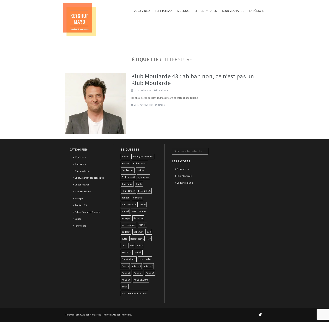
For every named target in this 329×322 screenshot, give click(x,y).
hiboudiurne (162, 90)
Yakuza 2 (148, 266)
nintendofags (128, 225)
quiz (149, 231)
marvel (125, 211)
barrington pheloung (142, 156)
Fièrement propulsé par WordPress (83, 314)
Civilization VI (128, 177)
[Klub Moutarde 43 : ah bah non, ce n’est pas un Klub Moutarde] (95, 103)
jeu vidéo (137, 197)
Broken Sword (140, 163)
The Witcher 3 (129, 259)
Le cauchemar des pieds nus (89, 177)
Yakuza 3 (126, 272)
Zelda (124, 286)
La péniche (256, 10)
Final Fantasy (128, 190)
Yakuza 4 (138, 272)
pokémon (138, 231)
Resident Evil (137, 238)
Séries (150, 104)
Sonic (140, 245)
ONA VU (142, 225)
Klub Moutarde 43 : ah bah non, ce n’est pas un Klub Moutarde (192, 79)
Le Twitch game (185, 182)
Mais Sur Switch (83, 191)
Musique (183, 10)
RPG (132, 245)
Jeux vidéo (142, 10)
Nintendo (138, 218)
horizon (125, 197)
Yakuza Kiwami (141, 279)
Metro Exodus (139, 211)
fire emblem (144, 190)
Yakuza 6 (126, 279)
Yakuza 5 (150, 272)
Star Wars (127, 252)
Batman (125, 163)
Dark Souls (127, 183)
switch (138, 252)
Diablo (139, 183)
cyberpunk (143, 177)
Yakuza (125, 266)
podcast (126, 231)
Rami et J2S (81, 205)
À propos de (183, 169)
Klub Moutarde (233, 10)
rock (124, 245)
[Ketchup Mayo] (79, 19)
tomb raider (145, 259)
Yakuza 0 (136, 266)
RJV (149, 238)
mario (143, 204)
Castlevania (127, 170)
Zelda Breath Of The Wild (134, 293)
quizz (124, 238)
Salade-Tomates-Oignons (87, 212)
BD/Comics (80, 157)
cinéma (140, 170)
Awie (113, 314)
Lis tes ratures (206, 10)
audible (125, 156)
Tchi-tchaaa (163, 10)
